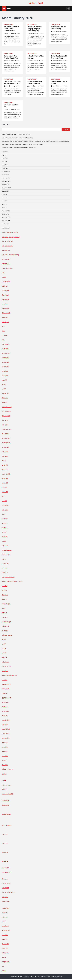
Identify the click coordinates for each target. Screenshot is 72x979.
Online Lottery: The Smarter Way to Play (11, 57)
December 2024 (6, 217)
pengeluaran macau (8, 577)
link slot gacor (6, 411)
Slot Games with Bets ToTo (11, 106)
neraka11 (5, 706)
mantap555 (5, 264)
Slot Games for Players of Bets (59, 82)
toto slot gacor (6, 785)
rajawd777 (5, 563)
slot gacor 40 (6, 883)
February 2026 (6, 171)
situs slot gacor (7, 550)
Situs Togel (5, 295)
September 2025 (6, 188)
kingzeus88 (5, 962)
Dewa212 (5, 572)
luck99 (4, 648)
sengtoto (5, 724)
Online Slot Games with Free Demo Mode (59, 57)
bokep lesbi (5, 953)
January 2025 (5, 214)
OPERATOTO (6, 554)
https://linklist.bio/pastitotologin (12, 581)
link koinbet (5, 868)
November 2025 (6, 181)
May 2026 (4, 161)
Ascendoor (43, 976)
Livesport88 (5, 733)
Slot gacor (5, 375)
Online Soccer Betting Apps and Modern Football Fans (16, 134)
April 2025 (4, 204)
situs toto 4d (6, 259)
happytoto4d (6, 353)
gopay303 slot (6, 698)
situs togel (5, 926)
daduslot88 (5, 434)
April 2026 (4, 165)
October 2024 (5, 224)
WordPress (58, 976)
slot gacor (5, 420)
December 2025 (6, 178)
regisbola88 (5, 908)
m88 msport (6, 930)
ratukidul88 (5, 720)
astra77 (4, 657)
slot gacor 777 (6, 666)
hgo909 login (6, 604)
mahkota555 (6, 474)
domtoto (4, 599)
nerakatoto (5, 702)
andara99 (5, 478)
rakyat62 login (6, 621)
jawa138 (4, 304)
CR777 (4, 921)
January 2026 (5, 175)
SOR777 (4, 789)
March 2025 (5, 207)
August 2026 (5, 152)
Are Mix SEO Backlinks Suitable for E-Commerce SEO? (11, 29)
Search (66, 130)
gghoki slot (5, 626)
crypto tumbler (6, 429)
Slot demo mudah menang (10, 255)
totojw (4, 559)
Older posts (5, 125)
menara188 (5, 689)
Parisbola (5, 879)
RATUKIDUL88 (6, 684)
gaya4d (4, 774)
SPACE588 (5, 888)
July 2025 (4, 194)
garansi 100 (5, 901)
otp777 (4, 760)
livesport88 (5, 299)
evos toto (5, 742)
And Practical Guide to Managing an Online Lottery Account (17, 138)
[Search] (68, 8)
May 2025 (4, 201)
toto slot (4, 912)
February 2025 (6, 211)
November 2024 (6, 221)
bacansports (6, 250)
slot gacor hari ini (7, 241)
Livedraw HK (6, 281)
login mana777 (6, 872)
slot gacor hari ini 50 (8, 892)
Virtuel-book (36, 3)
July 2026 (4, 155)
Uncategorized (8, 24)
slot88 (4, 277)
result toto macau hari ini (10, 232)
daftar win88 (6, 313)
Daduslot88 (5, 800)
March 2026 (5, 168)
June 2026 (4, 158)
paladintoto (5, 662)
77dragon (5, 335)
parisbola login (6, 814)
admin (7, 33)
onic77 (4, 653)
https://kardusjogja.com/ (9, 675)
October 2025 (5, 184)
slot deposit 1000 (7, 794)
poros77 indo (6, 729)
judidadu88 (5, 290)
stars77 (4, 380)
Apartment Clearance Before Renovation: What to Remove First (19, 147)
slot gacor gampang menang (11, 237)
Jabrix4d (4, 286)
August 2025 (5, 191)
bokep (4, 957)
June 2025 (4, 198)
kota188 (4, 693)
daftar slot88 (6, 416)
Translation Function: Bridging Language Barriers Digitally (34, 29)
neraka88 (5, 715)
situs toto (5, 371)
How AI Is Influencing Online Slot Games (34, 82)
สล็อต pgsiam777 (7, 769)
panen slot (5, 317)
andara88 (5, 492)
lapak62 (4, 590)
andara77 (5, 465)
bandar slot (5, 393)
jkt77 (3, 331)
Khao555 (5, 765)
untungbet (5, 322)
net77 (4, 384)
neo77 (4, 460)
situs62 (4, 501)
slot (3, 340)
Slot (3, 272)
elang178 (5, 948)
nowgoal (4, 568)
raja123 (4, 487)
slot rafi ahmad (6, 407)
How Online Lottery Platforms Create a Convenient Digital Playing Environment (22, 144)
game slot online (7, 268)
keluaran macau (7, 635)
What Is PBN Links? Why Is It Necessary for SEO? (12, 82)
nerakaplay (5, 711)
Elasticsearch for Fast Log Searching (58, 28)
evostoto (4, 617)
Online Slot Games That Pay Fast (35, 57)
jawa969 (4, 586)
